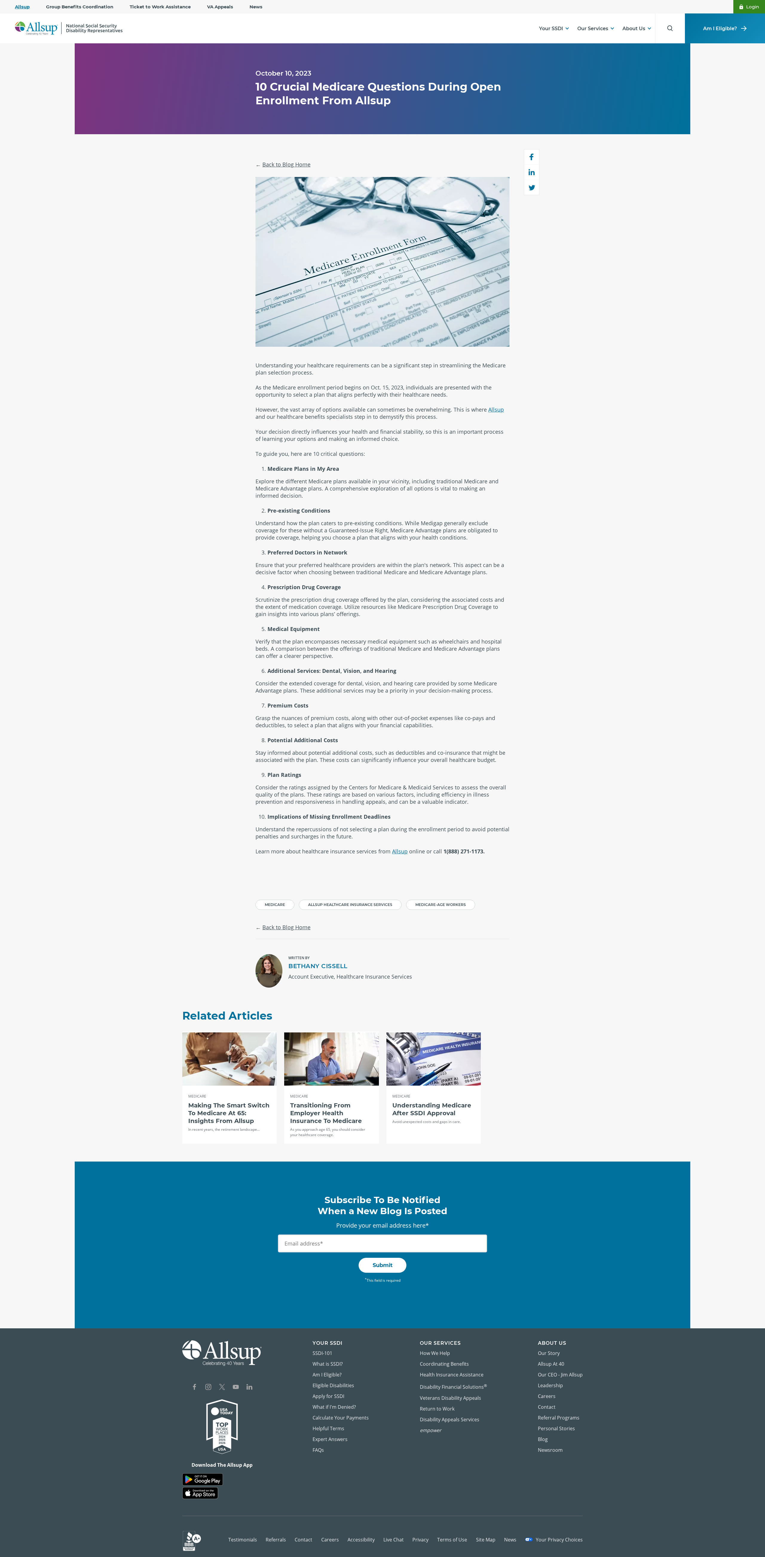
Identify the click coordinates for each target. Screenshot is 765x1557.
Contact (547, 1407)
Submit (383, 1265)
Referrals (276, 1539)
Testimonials (242, 1539)
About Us (633, 28)
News (256, 7)
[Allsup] (222, 1353)
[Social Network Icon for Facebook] (195, 1387)
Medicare (275, 904)
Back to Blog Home (286, 164)
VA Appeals (220, 7)
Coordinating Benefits (444, 1364)
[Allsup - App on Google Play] (202, 1479)
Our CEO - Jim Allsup (560, 1374)
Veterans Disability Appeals (450, 1398)
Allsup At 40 (551, 1364)
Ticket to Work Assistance (160, 7)
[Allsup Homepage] (69, 29)
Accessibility (361, 1539)
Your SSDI (551, 28)
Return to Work (437, 1408)
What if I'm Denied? (334, 1407)
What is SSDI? (328, 1364)
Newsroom (550, 1450)
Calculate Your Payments (341, 1417)
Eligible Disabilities (333, 1385)
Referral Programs (558, 1417)
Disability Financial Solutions (453, 1386)
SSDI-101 (322, 1353)
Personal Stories (556, 1428)
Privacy (420, 1539)
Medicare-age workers (440, 904)
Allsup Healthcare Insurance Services (350, 904)
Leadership (550, 1385)
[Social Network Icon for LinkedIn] (250, 1387)
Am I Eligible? (720, 28)
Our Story (549, 1353)
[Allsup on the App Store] (200, 1493)
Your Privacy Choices (559, 1539)
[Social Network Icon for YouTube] (236, 1387)
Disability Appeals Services (449, 1419)
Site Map (485, 1539)
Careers (547, 1396)
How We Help (435, 1353)
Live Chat (393, 1539)
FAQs (318, 1450)
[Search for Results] (670, 28)
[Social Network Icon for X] (222, 1387)
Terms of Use (452, 1539)
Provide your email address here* (382, 1225)
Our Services (592, 28)
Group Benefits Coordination (79, 7)
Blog (543, 1439)
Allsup (22, 7)
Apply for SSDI (328, 1396)
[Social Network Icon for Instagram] (208, 1387)
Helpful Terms (328, 1428)
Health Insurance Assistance (452, 1374)
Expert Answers (330, 1439)
